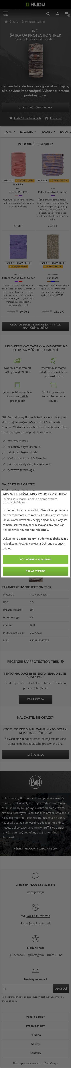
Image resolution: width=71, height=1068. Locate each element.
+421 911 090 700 (38, 916)
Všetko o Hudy (35, 1016)
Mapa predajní (36, 892)
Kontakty (35, 1052)
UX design (18, 1063)
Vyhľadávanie (48, 13)
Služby (35, 1043)
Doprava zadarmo (15, 368)
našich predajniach (19, 398)
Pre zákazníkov (35, 1025)
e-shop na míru (33, 1063)
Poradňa (35, 1034)
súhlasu (13, 1001)
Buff (32, 625)
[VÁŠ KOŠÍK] (66, 13)
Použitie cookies (28, 544)
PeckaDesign (51, 1063)
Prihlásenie (57, 13)
